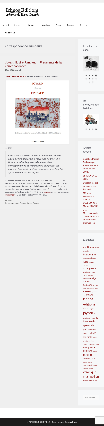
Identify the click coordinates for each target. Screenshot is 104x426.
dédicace (95, 285)
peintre (95, 351)
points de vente (9, 33)
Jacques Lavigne (88, 309)
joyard (29, 203)
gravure (89, 295)
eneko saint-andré (88, 288)
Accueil (6, 25)
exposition (87, 292)
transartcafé (88, 365)
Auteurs (17, 25)
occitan (85, 347)
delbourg (87, 285)
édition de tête (93, 380)
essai (96, 288)
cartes (85, 265)
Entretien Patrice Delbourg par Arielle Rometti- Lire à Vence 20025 (91, 165)
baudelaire (89, 254)
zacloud (85, 380)
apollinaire (88, 247)
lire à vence (92, 329)
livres (10, 201)
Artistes (31, 25)
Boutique (70, 25)
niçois (97, 344)
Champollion (89, 268)
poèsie (87, 354)
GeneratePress (71, 422)
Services (83, 25)
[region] (91, 71)
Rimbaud (36, 203)
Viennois (85, 368)
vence (95, 365)
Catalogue (46, 25)
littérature (87, 333)
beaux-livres (87, 258)
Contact (59, 25)
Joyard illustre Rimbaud (15, 76)
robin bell (93, 359)
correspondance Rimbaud (17, 203)
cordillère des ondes (89, 272)
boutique (47, 192)
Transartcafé (10, 195)
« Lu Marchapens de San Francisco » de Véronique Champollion (91, 216)
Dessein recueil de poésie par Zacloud (90, 186)
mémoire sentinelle (88, 344)
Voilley (91, 368)
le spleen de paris (89, 325)
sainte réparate (87, 362)
